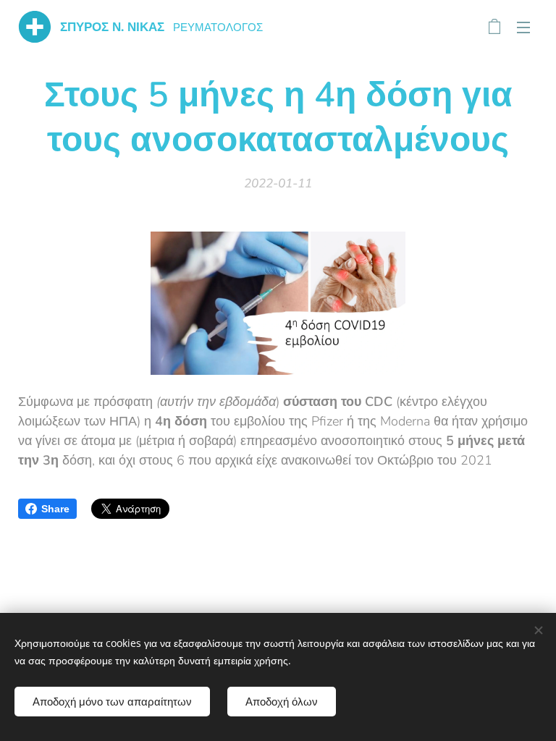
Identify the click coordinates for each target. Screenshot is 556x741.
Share (55, 509)
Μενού (523, 26)
